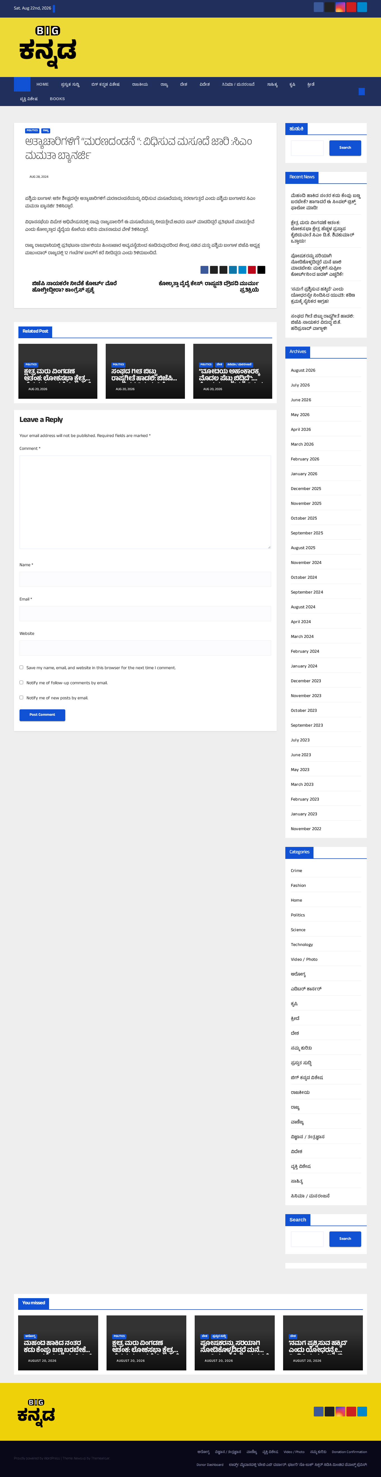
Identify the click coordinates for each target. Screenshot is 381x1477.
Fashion (298, 886)
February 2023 (305, 800)
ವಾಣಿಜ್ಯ (297, 1123)
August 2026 (303, 371)
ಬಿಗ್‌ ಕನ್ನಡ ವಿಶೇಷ (105, 84)
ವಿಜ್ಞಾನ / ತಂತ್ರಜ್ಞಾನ (308, 1137)
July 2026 (300, 386)
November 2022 (306, 829)
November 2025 (306, 504)
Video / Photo (304, 960)
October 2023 (304, 711)
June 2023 (301, 755)
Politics (32, 130)
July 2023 (300, 741)
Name (26, 565)
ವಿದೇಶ (205, 84)
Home (43, 84)
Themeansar (100, 1459)
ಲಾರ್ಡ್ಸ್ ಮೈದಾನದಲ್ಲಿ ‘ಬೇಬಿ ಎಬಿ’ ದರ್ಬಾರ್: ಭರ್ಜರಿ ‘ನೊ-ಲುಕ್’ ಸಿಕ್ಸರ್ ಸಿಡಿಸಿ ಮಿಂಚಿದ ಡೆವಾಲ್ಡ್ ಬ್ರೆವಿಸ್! (298, 1465)
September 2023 (307, 726)
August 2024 (303, 607)
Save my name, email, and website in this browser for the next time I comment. (101, 668)
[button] (352, 91)
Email (26, 599)
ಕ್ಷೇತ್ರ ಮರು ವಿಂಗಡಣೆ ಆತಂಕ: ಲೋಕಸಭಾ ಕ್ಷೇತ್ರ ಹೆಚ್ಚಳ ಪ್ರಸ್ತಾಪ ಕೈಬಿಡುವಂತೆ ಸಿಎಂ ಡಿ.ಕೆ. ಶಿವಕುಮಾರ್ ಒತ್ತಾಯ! (322, 232)
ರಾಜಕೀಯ (140, 84)
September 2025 (307, 533)
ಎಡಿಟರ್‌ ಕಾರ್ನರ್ (306, 989)
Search (345, 148)
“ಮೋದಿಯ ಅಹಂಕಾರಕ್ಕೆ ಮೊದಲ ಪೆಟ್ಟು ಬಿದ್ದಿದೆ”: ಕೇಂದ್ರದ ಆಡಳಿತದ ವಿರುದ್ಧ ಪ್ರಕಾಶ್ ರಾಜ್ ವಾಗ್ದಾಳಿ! (231, 383)
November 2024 (306, 563)
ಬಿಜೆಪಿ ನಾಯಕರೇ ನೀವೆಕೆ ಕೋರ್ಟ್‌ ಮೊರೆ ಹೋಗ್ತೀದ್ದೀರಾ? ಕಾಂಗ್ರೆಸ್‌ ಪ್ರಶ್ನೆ (74, 287)
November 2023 (306, 696)
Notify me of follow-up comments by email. (67, 683)
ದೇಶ (183, 84)
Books (57, 99)
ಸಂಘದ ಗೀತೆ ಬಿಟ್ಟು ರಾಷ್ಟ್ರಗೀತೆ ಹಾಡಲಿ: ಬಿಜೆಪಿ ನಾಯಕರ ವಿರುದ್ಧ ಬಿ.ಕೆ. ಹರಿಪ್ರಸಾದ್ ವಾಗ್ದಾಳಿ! (141, 383)
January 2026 (304, 474)
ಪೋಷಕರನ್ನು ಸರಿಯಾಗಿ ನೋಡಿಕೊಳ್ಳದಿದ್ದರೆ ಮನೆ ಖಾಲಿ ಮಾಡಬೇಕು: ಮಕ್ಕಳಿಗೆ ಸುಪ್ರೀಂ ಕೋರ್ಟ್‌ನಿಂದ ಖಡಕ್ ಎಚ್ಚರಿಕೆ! (317, 265)
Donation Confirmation (349, 1452)
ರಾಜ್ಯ (164, 84)
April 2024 (301, 622)
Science (298, 930)
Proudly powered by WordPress (37, 1459)
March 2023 (302, 785)
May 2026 (300, 415)
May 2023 (300, 770)
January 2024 (304, 667)
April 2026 (301, 430)
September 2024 (307, 593)
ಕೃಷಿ (292, 84)
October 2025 (304, 519)
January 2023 (304, 814)
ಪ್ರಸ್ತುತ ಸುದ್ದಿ (70, 84)
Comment (30, 449)
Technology (302, 945)
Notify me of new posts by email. (57, 698)
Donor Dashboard (210, 1465)
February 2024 (305, 652)
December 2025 (306, 489)
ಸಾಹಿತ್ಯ (272, 84)
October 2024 (304, 578)
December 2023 (306, 681)
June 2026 (301, 400)
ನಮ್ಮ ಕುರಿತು (301, 1049)
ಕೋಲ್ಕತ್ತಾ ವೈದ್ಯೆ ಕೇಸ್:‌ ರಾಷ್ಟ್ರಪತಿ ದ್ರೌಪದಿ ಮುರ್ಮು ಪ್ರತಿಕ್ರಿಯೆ (209, 287)
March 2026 (302, 445)
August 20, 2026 (42, 1361)
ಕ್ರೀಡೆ (311, 84)
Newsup (80, 1459)
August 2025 (303, 548)
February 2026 (305, 460)
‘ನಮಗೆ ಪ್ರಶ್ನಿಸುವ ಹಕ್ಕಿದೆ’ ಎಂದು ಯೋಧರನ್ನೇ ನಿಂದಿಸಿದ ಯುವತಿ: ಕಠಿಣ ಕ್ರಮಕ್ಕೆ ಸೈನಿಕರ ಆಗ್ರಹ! (323, 296)
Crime (296, 871)
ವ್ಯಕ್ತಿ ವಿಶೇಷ (29, 99)
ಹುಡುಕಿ (296, 128)
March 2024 (302, 637)
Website (27, 634)
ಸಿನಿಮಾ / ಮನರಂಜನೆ (238, 84)
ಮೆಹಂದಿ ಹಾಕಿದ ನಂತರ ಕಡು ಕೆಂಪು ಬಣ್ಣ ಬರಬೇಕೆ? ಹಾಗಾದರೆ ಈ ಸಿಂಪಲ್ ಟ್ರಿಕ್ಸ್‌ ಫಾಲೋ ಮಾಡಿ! (325, 202)
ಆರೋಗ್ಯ (298, 975)
